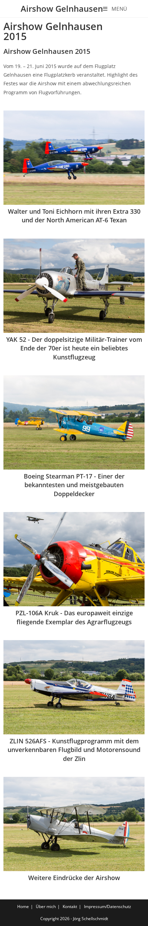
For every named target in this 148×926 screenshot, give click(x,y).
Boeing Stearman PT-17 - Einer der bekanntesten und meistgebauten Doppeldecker (74, 485)
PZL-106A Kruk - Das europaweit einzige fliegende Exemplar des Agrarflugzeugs (74, 617)
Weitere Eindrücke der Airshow (74, 878)
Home (23, 906)
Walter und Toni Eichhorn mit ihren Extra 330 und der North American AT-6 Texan (74, 215)
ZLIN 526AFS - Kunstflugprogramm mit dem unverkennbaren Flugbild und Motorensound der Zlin (74, 749)
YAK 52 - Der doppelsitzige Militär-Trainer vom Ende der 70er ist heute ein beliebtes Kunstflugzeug (74, 348)
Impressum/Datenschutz (107, 906)
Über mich (46, 906)
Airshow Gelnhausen (62, 8)
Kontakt (70, 906)
